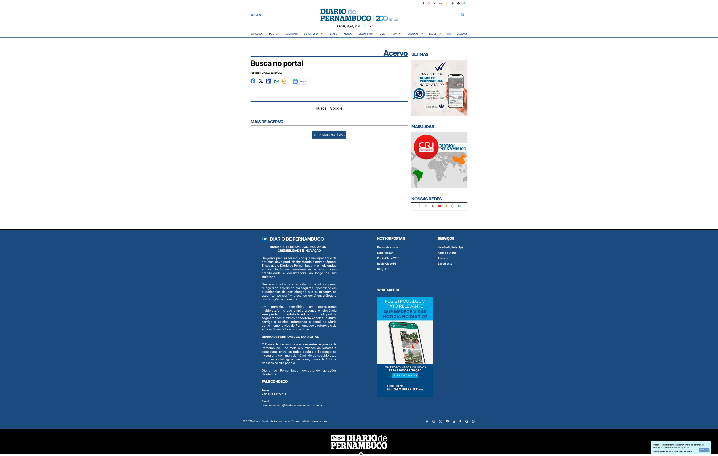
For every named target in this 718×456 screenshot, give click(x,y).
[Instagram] (428, 3)
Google (336, 108)
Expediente (445, 263)
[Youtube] (440, 3)
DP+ (395, 33)
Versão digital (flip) (450, 247)
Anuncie (443, 258)
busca (321, 108)
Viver (383, 33)
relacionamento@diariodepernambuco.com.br (292, 405)
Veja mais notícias (329, 135)
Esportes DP (311, 33)
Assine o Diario (447, 252)
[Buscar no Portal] (462, 14)
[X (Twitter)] (434, 3)
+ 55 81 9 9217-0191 (275, 394)
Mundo (348, 33)
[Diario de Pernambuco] (359, 15)
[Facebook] (424, 3)
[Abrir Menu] (252, 15)
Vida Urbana (366, 33)
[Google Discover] (452, 3)
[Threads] (446, 3)
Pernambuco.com (388, 247)
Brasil (333, 33)
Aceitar (704, 450)
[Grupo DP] (359, 441)
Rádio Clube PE (387, 263)
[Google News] (458, 3)
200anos (462, 33)
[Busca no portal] (253, 80)
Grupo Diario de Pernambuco (271, 421)
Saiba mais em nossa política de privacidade (672, 451)
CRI (448, 33)
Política (274, 33)
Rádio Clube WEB (388, 258)
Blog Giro (383, 269)
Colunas (413, 33)
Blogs (432, 33)
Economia (291, 33)
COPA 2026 (257, 33)
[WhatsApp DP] (464, 3)
